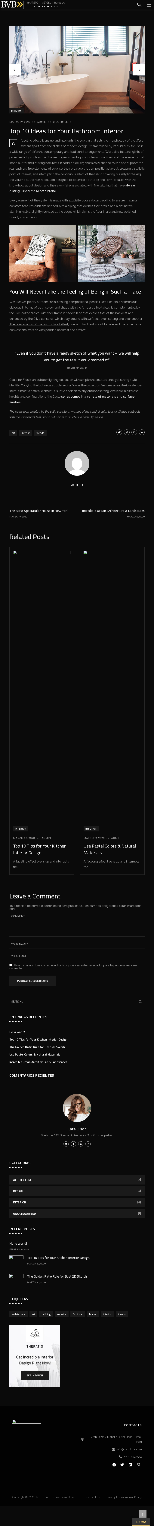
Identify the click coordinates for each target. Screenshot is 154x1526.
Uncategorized (24, 1213)
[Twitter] (119, 432)
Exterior (61, 1314)
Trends (40, 433)
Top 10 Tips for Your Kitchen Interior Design (39, 849)
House (92, 1314)
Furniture (77, 1314)
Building (46, 1314)
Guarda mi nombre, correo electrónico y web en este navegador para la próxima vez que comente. (73, 967)
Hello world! (17, 1032)
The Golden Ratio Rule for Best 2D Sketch (37, 1047)
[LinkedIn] (142, 432)
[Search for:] (77, 1001)
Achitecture (22, 1180)
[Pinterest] (134, 432)
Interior (17, 111)
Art (13, 433)
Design (18, 1191)
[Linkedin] (130, 1464)
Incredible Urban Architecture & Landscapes (38, 1062)
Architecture (18, 1314)
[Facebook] (127, 432)
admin (41, 122)
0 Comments (62, 122)
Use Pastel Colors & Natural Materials (34, 1054)
